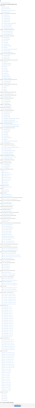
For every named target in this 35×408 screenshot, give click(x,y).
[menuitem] (0, 1)
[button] (0, 0)
